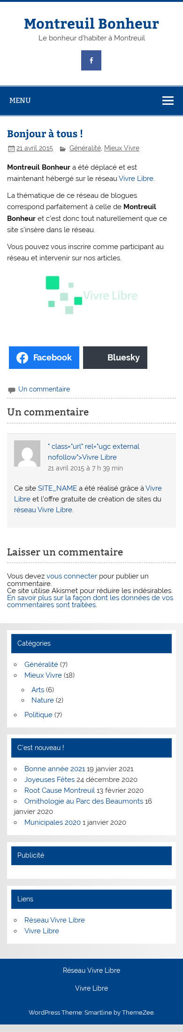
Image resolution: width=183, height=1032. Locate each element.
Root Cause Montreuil (59, 790)
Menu (20, 100)
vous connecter (71, 576)
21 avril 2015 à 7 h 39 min (85, 468)
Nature (42, 700)
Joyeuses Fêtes (49, 779)
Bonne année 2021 (54, 769)
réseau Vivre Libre (43, 510)
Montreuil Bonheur (91, 22)
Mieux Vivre (121, 148)
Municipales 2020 (52, 822)
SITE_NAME (57, 488)
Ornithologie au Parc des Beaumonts (83, 801)
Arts (37, 690)
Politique (38, 715)
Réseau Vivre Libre (54, 920)
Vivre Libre (136, 178)
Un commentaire (44, 389)
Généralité (85, 148)
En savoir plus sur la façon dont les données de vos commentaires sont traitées (90, 601)
